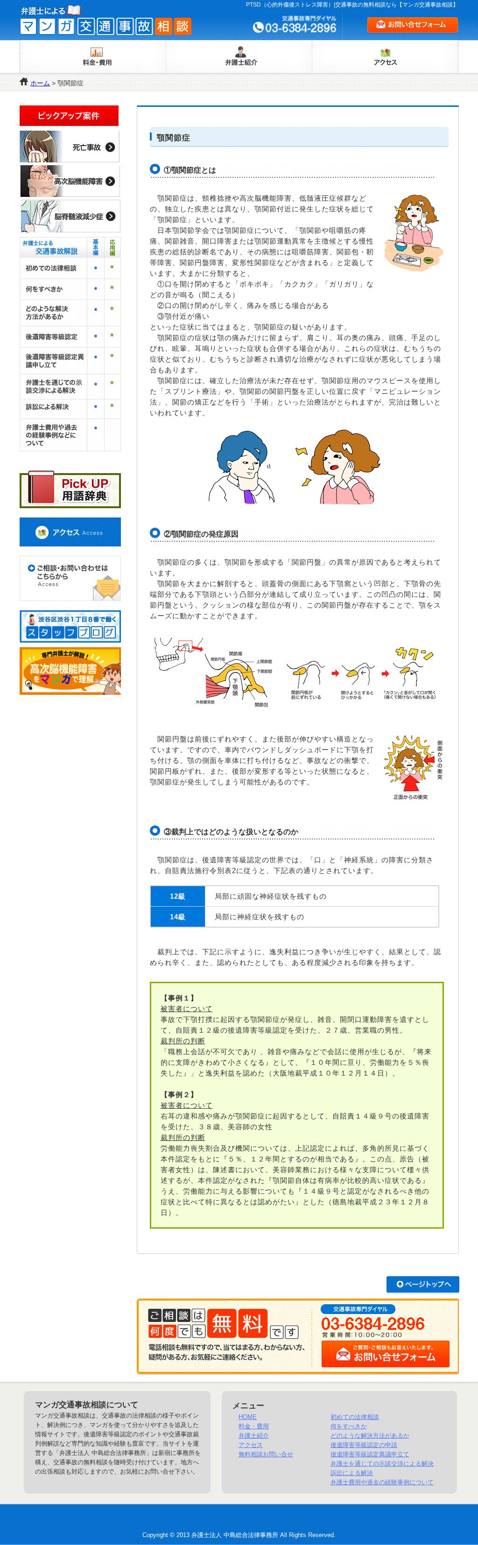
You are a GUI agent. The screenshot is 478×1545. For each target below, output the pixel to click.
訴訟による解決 (351, 1472)
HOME (248, 1416)
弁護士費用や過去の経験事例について (382, 1482)
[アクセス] (383, 56)
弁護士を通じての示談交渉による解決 (382, 1463)
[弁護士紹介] (239, 56)
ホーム (40, 83)
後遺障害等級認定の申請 (363, 1444)
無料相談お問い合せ (266, 1454)
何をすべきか (348, 1426)
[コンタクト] (70, 578)
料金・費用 (254, 1426)
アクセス (251, 1444)
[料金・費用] (94, 56)
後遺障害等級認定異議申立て (369, 1454)
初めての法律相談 (354, 1416)
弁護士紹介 (254, 1435)
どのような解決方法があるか (369, 1435)
